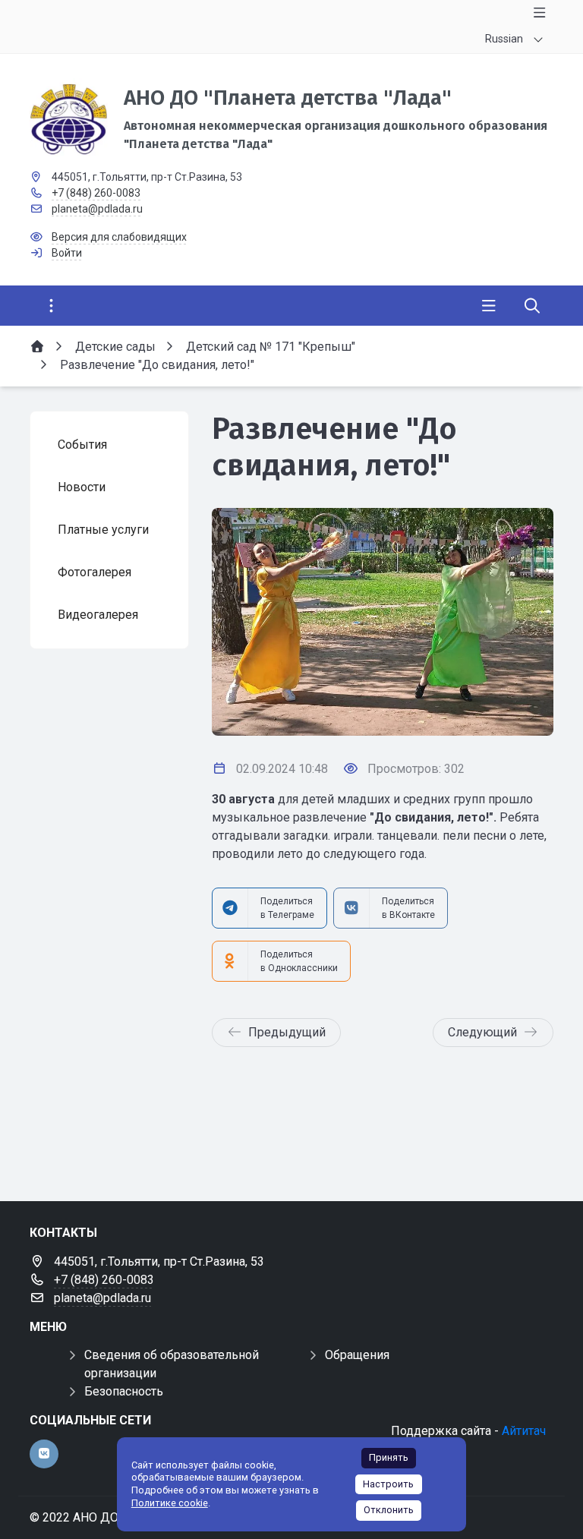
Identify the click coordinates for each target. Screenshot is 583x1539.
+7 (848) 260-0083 (96, 193)
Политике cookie (169, 1503)
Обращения (357, 1355)
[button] (517, 622)
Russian (504, 39)
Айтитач (524, 1431)
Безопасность (123, 1391)
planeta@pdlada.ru (97, 209)
